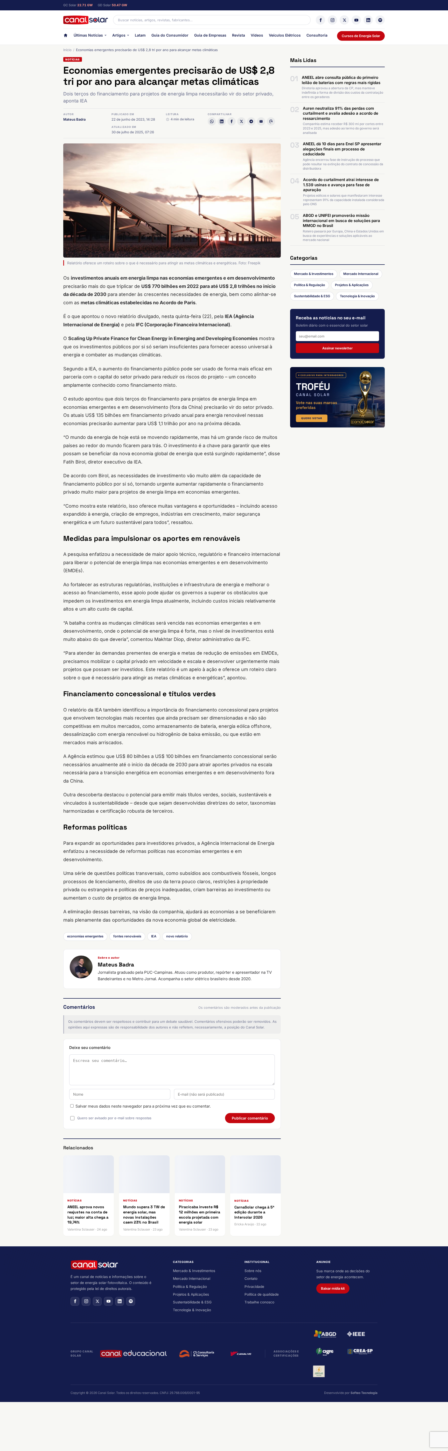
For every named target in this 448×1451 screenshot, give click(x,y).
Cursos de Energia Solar (361, 36)
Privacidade (254, 1286)
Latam (140, 35)
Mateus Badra (74, 119)
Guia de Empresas (210, 35)
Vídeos (257, 35)
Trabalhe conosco (259, 1302)
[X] (344, 20)
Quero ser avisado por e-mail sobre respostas (114, 1118)
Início (67, 50)
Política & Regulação (309, 285)
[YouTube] (356, 20)
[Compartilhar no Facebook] (231, 121)
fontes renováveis (127, 936)
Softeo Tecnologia (364, 1393)
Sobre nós (252, 1271)
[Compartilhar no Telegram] (251, 121)
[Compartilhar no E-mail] (261, 121)
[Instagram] (332, 20)
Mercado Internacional (360, 274)
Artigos (118, 35)
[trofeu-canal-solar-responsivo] (337, 397)
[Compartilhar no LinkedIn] (222, 121)
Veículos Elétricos (285, 35)
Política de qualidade (261, 1294)
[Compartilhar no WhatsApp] (212, 121)
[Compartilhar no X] (241, 121)
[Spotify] (380, 20)
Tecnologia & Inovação (357, 296)
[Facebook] (320, 20)
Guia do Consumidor (169, 35)
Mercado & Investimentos (313, 274)
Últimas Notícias (88, 35)
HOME (65, 36)
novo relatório (177, 936)
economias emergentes (85, 936)
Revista (238, 35)
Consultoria (316, 35)
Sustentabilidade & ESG (312, 296)
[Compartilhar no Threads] (271, 121)
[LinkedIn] (368, 20)
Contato (250, 1278)
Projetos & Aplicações (352, 285)
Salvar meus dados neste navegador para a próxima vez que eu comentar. (143, 1106)
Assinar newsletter (337, 348)
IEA (153, 936)
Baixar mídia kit (333, 1288)
